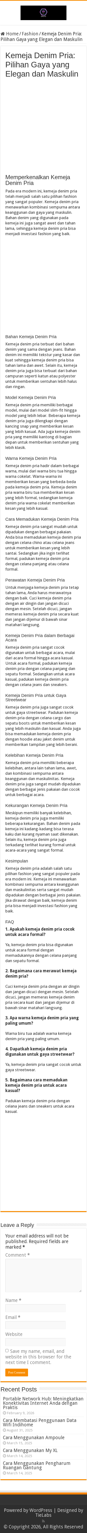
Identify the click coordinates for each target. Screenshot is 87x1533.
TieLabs (43, 1515)
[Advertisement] (43, 124)
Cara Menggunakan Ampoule (34, 1437)
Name (13, 1300)
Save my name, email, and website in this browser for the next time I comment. (38, 1357)
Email (12, 1317)
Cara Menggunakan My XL (30, 1450)
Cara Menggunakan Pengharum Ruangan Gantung (36, 1465)
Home (12, 34)
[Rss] (43, 1521)
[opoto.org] (43, 12)
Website (13, 1334)
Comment (17, 1255)
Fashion (30, 34)
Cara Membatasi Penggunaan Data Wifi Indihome (39, 1423)
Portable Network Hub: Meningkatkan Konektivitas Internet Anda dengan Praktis (43, 1403)
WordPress (40, 1510)
